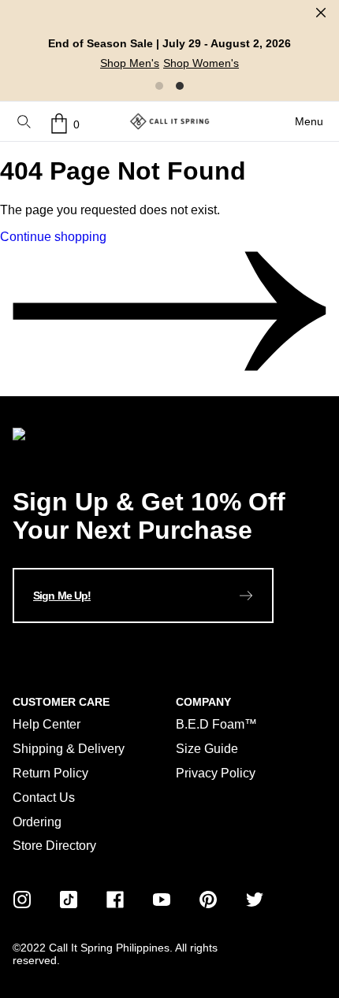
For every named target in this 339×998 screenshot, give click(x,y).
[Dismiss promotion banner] (321, 12)
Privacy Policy (215, 773)
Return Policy (50, 773)
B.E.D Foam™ (216, 724)
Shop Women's (201, 63)
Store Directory (54, 845)
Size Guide (207, 748)
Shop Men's (129, 63)
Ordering (37, 822)
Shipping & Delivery (69, 748)
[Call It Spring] (169, 122)
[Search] (24, 123)
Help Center (46, 724)
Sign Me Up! (62, 595)
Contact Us (44, 797)
